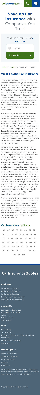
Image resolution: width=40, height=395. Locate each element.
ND (9, 246)
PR (31, 246)
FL (8, 234)
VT (25, 250)
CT (30, 230)
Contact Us (5, 343)
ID (20, 234)
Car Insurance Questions (10, 294)
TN (12, 250)
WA (34, 250)
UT (21, 250)
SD (8, 250)
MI (26, 238)
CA (21, 230)
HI (16, 234)
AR (17, 230)
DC (4, 234)
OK (18, 246)
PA (27, 246)
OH (13, 246)
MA (21, 238)
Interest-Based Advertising (11, 340)
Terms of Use (6, 332)
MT (8, 242)
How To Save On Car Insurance (12, 297)
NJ (26, 242)
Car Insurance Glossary (9, 288)
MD (16, 238)
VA (30, 250)
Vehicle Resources (8, 359)
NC (4, 246)
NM (30, 242)
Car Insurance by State (9, 356)
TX (17, 250)
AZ (13, 230)
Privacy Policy (6, 329)
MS (35, 238)
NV (17, 242)
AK (8, 230)
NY (35, 242)
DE (34, 230)
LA (8, 238)
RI (34, 246)
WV (15, 255)
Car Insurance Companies (10, 291)
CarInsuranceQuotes (9, 354)
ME (12, 238)
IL (23, 234)
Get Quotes (14, 55)
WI (19, 255)
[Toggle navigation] (36, 3)
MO (3, 242)
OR (22, 246)
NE (13, 242)
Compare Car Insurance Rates (12, 300)
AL (4, 230)
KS (35, 234)
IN (27, 234)
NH (21, 242)
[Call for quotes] (28, 3)
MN (30, 238)
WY (23, 255)
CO (25, 230)
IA (31, 234)
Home (4, 67)
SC (4, 250)
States (12, 67)
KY (3, 238)
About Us (4, 362)
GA (12, 234)
